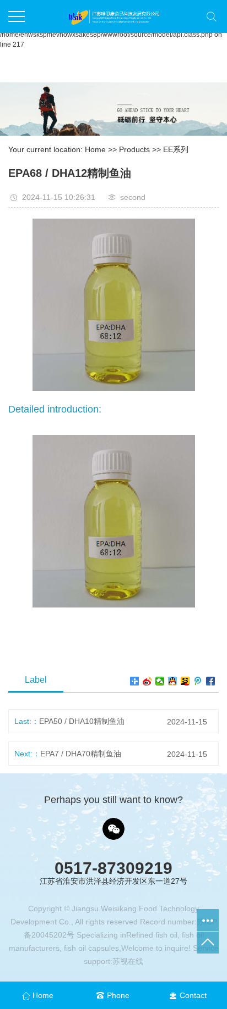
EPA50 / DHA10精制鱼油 (82, 721)
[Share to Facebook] (210, 681)
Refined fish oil (151, 934)
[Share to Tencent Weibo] (198, 681)
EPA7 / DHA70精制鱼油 (80, 753)
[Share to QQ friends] (172, 681)
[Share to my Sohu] (185, 681)
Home (95, 149)
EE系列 (175, 149)
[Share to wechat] (160, 681)
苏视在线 (127, 961)
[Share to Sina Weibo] (147, 681)
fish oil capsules (90, 948)
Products (134, 149)
